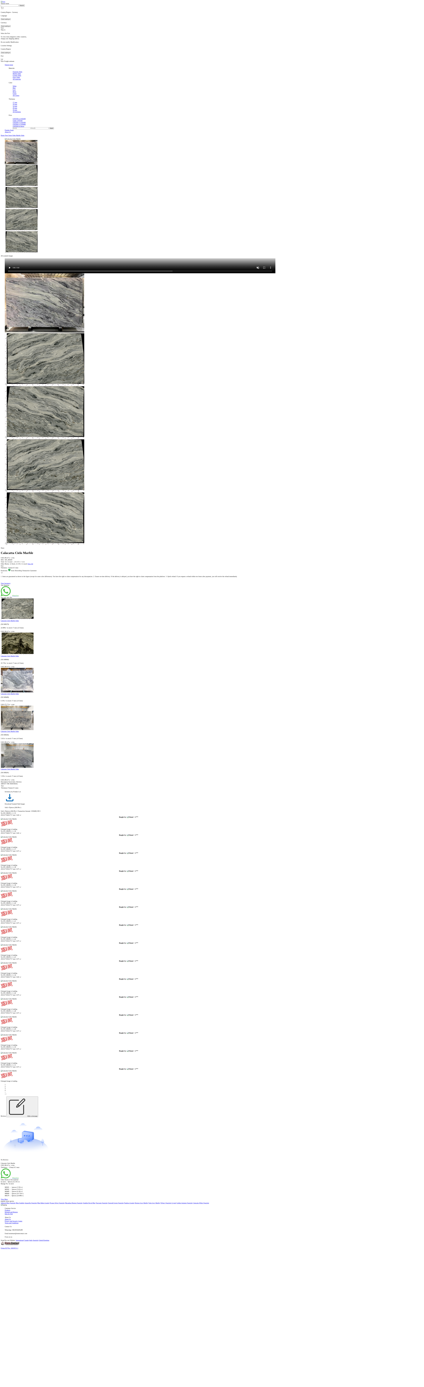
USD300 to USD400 (19, 124)
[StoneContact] (10, 1245)
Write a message (32, 1116)
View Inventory (5, 583)
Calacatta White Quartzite (201, 1203)
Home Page (4, 135)
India (30, 1240)
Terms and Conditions (11, 1223)
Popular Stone (9, 130)
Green (14, 93)
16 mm (15, 110)
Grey (14, 90)
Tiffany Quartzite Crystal (168, 1203)
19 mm (15, 104)
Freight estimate (9, 61)
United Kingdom (44, 1240)
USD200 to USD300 (19, 122)
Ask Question (5, 585)
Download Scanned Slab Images (15, 804)
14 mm (15, 106)
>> (6, 1094)
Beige (14, 92)
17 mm (15, 102)
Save (2, 28)
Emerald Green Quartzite (116, 1203)
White (14, 86)
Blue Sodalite (20, 1203)
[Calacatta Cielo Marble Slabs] (17, 619)
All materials (17, 79)
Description (4, 782)
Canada (26, 1240)
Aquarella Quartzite (31, 1203)
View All (30, 564)
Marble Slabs (17, 73)
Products (7, 1210)
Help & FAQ (9, 1214)
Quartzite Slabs (17, 72)
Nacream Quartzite (102, 1203)
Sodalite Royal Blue (89, 1203)
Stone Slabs (12, 135)
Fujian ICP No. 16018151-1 (9, 1248)
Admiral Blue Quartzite (8, 1203)
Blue (14, 88)
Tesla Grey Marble (154, 1203)
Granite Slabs (17, 75)
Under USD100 (17, 121)
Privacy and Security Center (13, 1221)
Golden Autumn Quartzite (184, 1203)
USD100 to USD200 (19, 119)
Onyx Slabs (16, 77)
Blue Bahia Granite (43, 1203)
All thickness (17, 112)
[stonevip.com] (3, 2)
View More (4, 1199)
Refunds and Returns (11, 1212)
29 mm (15, 108)
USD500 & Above (18, 126)
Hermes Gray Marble (141, 1203)
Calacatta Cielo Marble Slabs (10, 621)
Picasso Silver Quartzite (57, 1203)
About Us (8, 132)
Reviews (19, 782)
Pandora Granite (129, 1203)
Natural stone (9, 65)
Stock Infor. (12, 782)
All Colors (16, 95)
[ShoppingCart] (2, 9)
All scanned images (7, 256)
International (20, 1240)
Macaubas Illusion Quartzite (73, 1203)
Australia (35, 1240)
